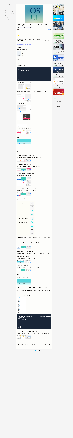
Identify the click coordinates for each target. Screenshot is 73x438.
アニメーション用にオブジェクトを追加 (10, 15)
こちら (40, 122)
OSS (24, 27)
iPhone (21, 27)
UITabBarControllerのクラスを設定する (10, 12)
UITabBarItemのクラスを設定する (9, 13)
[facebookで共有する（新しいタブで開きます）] (49, 29)
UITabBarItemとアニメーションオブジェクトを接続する (10, 19)
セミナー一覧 (59, 101)
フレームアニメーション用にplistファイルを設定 (10, 26)
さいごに (6, 28)
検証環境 (6, 6)
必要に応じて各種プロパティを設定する (10, 21)
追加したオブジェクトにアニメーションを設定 (10, 17)
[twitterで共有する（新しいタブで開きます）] (50, 29)
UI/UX (30, 27)
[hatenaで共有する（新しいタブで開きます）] (47, 29)
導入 (5, 9)
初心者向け (27, 27)
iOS (18, 27)
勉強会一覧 (58, 106)
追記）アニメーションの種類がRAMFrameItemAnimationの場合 (9, 24)
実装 (5, 10)
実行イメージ (6, 22)
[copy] (50, 68)
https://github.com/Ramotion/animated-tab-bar (24, 44)
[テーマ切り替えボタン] (68, 1)
